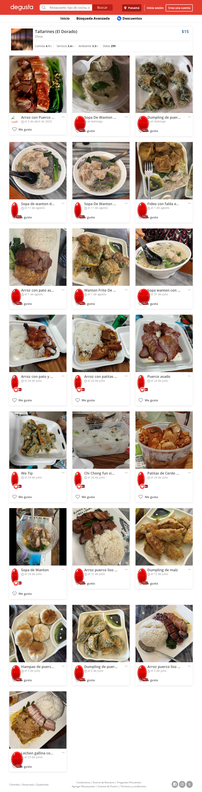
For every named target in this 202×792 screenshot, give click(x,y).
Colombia (14, 784)
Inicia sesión (155, 8)
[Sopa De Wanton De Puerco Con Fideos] (101, 84)
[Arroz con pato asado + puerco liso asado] (37, 257)
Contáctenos (83, 782)
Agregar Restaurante (83, 786)
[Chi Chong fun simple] (101, 440)
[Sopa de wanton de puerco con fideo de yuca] (37, 170)
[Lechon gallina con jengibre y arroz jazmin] (37, 720)
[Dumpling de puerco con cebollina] (164, 84)
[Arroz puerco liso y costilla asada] (101, 537)
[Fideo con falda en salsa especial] (164, 170)
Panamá (133, 8)
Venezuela (28, 784)
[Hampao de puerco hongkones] (37, 633)
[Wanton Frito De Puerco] (101, 257)
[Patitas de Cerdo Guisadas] (164, 440)
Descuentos (130, 18)
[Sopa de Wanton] (37, 537)
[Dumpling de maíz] (164, 537)
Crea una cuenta (179, 8)
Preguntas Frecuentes (129, 782)
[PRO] (80, 121)
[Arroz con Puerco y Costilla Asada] (37, 84)
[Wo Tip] (37, 440)
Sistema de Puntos (107, 786)
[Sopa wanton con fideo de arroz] (164, 257)
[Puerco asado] (164, 343)
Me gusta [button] (25, 129)
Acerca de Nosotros (104, 782)
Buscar (102, 7)
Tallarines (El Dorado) (56, 31)
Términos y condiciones (133, 786)
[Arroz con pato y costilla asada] (37, 343)
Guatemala (42, 784)
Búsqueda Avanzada (93, 18)
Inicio (65, 18)
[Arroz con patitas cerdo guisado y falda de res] (101, 343)
